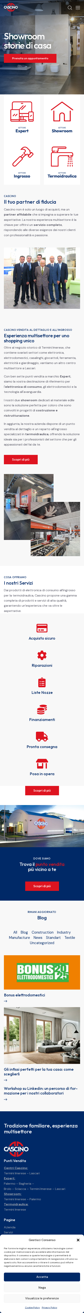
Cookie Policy (32, 1307)
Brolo (7, 1189)
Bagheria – (26, 1184)
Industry (64, 932)
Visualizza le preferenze (42, 1298)
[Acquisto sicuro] (42, 628)
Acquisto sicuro (42, 638)
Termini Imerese (15, 1173)
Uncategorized (42, 943)
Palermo (9, 1184)
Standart (53, 937)
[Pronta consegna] (42, 736)
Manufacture (19, 937)
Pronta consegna (42, 746)
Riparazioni (42, 665)
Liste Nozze (42, 692)
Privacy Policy (49, 1307)
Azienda (9, 1227)
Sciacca (20, 1189)
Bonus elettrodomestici (24, 995)
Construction (43, 932)
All (15, 932)
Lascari (34, 1173)
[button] (78, 1240)
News (38, 937)
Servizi (8, 1232)
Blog (24, 932)
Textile (69, 937)
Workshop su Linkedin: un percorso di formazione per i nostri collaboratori (41, 1090)
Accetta (42, 1277)
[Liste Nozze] (42, 682)
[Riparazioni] (42, 655)
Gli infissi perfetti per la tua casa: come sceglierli (39, 1071)
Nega (42, 1288)
